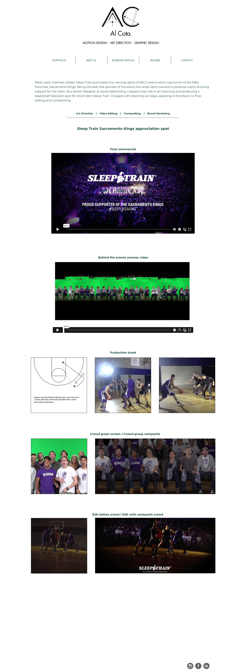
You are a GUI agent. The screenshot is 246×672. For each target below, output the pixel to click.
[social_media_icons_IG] (190, 666)
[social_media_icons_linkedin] (206, 666)
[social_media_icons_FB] (198, 666)
